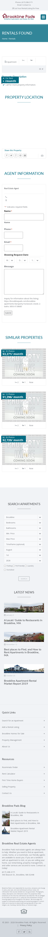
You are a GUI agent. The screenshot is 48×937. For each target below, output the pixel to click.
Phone (8, 229)
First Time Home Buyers (12, 780)
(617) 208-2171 (27, 2)
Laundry (30, 566)
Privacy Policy (26, 925)
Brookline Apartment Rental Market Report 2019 (23, 829)
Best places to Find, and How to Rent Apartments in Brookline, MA (22, 652)
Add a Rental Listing (10, 727)
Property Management (12, 740)
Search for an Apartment (12, 720)
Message (9, 266)
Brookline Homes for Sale (13, 733)
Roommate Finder (10, 767)
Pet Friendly (19, 566)
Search (24, 579)
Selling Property (8, 786)
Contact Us (26, 5)
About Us (6, 746)
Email (7, 242)
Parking (9, 566)
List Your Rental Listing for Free (26, 8)
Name (7, 222)
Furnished (10, 570)
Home (4, 38)
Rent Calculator (8, 773)
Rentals (12, 38)
